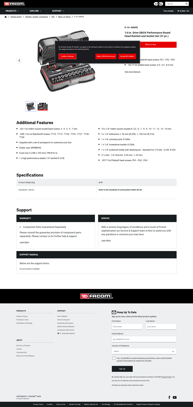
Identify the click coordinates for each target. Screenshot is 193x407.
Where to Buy (150, 44)
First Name (116, 321)
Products (11, 11)
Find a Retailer (169, 11)
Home (5, 17)
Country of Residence (120, 346)
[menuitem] (12, 11)
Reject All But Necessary (106, 56)
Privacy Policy (166, 377)
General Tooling (16, 17)
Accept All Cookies (127, 56)
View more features (132, 72)
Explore (34, 11)
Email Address (117, 334)
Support (57, 11)
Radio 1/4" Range (64, 17)
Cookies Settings (67, 56)
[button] (169, 397)
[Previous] (19, 60)
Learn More (24, 242)
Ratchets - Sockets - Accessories (36, 17)
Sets (52, 17)
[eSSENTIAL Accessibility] (158, 4)
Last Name (150, 321)
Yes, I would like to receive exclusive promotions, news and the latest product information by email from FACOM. (144, 359)
